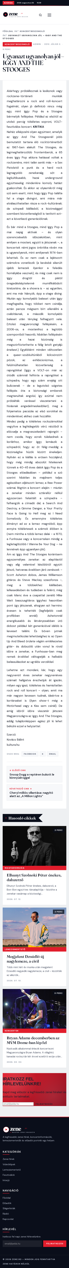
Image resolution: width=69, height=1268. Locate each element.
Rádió (6, 1213)
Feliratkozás (44, 1104)
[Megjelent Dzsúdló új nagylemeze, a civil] (34, 927)
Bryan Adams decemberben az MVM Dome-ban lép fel (33, 1040)
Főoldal (8, 31)
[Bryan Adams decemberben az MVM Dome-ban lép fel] (34, 1009)
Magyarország (14, 868)
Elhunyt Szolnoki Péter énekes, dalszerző (34, 877)
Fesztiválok (9, 1174)
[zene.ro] (18, 14)
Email (52, 754)
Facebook (30, 754)
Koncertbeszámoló (32, 31)
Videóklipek (9, 1164)
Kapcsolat (8, 1219)
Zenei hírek (8, 1159)
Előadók (7, 1203)
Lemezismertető (15, 949)
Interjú (6, 1180)
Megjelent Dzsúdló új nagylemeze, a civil (25, 959)
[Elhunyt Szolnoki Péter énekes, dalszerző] (34, 846)
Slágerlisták (9, 1208)
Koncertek (12, 1030)
